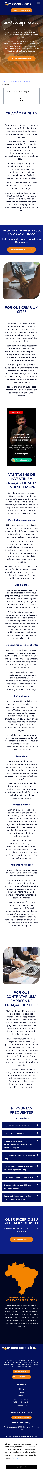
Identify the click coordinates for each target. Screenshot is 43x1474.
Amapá (25, 1309)
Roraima (16, 1324)
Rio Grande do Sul (29, 1321)
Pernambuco (27, 1318)
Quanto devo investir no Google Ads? (19, 1177)
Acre (12, 1309)
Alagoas (19, 1309)
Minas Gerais (30, 1306)
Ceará (13, 1312)
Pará (12, 1318)
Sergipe (35, 1324)
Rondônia (8, 1324)
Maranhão (14, 1315)
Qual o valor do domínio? (14, 1133)
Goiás (8, 1315)
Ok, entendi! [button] (21, 1467)
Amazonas (33, 1309)
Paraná (7, 1309)
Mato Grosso (24, 1315)
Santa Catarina (26, 1324)
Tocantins (22, 1327)
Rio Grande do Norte (14, 1321)
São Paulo (10, 1306)
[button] (38, 3)
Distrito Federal (21, 1312)
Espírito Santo (33, 1312)
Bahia (7, 1312)
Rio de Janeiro (20, 1306)
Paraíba (18, 1318)
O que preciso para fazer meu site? (17, 1126)
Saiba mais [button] (16, 1458)
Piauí (34, 1318)
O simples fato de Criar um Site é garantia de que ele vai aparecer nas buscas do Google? (18, 1144)
